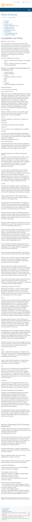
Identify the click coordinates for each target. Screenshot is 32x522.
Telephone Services (9, 27)
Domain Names (8, 24)
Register (18, 2)
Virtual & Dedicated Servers (11, 25)
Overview (6, 21)
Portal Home (4, 17)
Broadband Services (9, 28)
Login (14, 2)
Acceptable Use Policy (9, 30)
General (6, 22)
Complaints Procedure (9, 35)
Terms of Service (6, 508)
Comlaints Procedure (7, 511)
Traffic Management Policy (11, 33)
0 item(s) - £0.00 (27, 2)
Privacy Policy (7, 31)
